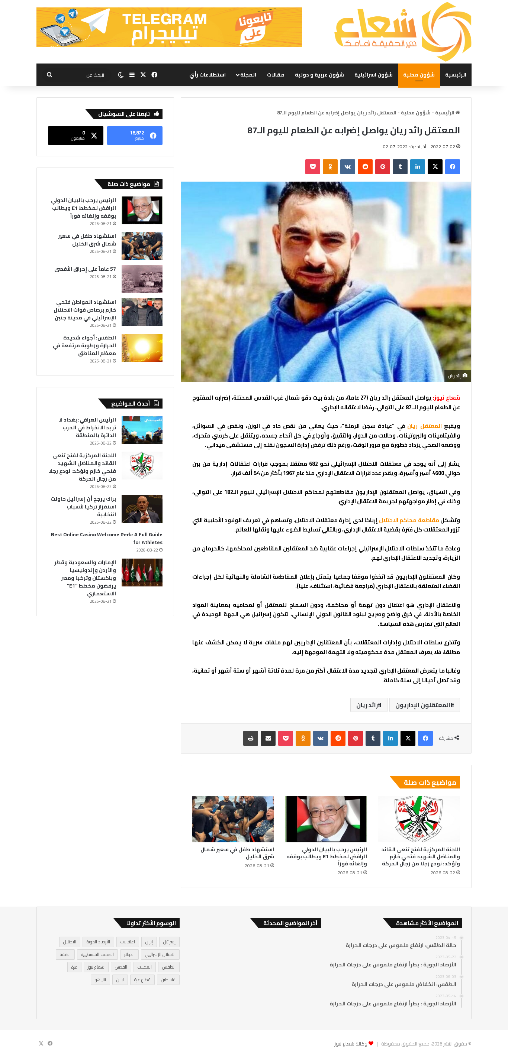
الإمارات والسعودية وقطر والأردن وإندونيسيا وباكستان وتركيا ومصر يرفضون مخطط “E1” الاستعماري (85, 577)
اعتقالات (127, 941)
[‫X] (435, 166)
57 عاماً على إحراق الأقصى (85, 269)
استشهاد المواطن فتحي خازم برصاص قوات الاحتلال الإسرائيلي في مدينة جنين (85, 309)
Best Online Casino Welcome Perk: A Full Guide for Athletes (107, 538)
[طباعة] (250, 738)
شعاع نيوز (96, 967)
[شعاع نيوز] (403, 32)
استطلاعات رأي (207, 74)
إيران (149, 941)
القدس (121, 967)
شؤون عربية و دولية (319, 74)
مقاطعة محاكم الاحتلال (409, 520)
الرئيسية (455, 74)
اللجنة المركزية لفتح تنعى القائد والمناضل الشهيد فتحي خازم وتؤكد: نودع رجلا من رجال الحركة (420, 856)
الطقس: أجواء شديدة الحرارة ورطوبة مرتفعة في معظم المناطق (84, 345)
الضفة (65, 954)
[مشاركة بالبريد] (268, 738)
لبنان (120, 979)
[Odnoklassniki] (330, 166)
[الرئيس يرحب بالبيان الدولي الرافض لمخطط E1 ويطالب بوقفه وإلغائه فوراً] (326, 819)
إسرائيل (169, 941)
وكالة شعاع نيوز (350, 1043)
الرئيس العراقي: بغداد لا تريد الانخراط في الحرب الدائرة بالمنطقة (87, 427)
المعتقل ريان (425, 425)
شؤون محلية (419, 74)
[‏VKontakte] (347, 166)
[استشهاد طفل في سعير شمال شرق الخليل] (233, 819)
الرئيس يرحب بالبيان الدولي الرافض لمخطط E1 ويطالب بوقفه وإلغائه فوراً (326, 856)
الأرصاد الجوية (98, 941)
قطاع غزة (142, 979)
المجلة (248, 74)
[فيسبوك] (452, 166)
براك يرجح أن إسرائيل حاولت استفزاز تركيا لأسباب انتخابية (83, 506)
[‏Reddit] (365, 166)
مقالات (275, 74)
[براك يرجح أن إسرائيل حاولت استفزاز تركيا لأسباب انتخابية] (142, 509)
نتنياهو (100, 979)
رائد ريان (367, 704)
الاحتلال (69, 941)
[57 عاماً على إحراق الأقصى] (142, 279)
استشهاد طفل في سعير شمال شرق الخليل (237, 853)
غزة (74, 967)
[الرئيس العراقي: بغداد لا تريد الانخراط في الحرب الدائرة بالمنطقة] (142, 430)
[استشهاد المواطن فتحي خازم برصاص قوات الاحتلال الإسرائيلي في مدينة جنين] (142, 312)
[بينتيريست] (382, 166)
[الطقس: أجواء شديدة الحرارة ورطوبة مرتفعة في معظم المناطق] (142, 348)
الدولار (129, 954)
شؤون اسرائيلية (373, 74)
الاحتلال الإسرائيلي (160, 954)
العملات (145, 967)
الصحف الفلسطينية (97, 954)
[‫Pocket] (312, 166)
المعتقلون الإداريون (422, 704)
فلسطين (168, 979)
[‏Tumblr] (400, 166)
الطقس (169, 967)
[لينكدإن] (417, 166)
